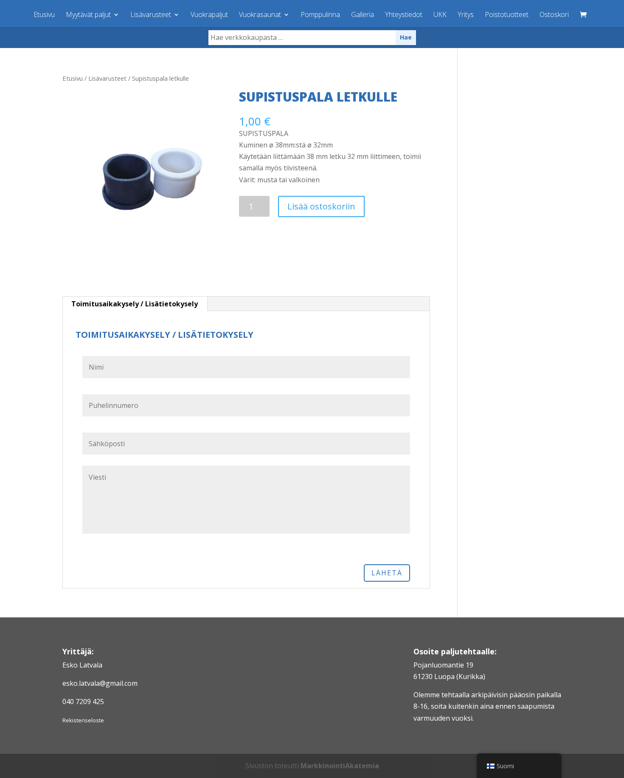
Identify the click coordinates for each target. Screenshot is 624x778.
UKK (440, 15)
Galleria (362, 15)
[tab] (135, 304)
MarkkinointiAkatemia (340, 765)
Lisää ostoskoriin (321, 206)
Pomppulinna (320, 15)
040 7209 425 (83, 701)
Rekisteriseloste (83, 720)
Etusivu (44, 15)
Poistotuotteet (506, 15)
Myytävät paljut (88, 15)
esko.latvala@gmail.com (100, 683)
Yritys (466, 15)
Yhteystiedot (403, 15)
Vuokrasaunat (260, 15)
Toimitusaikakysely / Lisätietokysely (134, 303)
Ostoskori (554, 15)
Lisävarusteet (150, 15)
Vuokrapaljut (209, 15)
